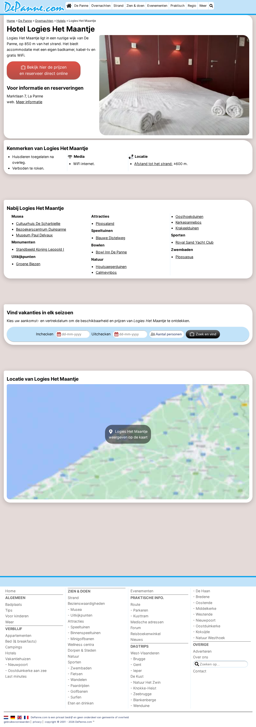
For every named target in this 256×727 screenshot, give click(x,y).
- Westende (202, 614)
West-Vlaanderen (144, 653)
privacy (37, 721)
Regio (192, 6)
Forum (135, 628)
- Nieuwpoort (16, 664)
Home (10, 591)
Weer (203, 6)
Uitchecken (102, 334)
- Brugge (137, 659)
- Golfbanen (78, 691)
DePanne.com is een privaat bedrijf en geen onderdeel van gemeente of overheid (80, 717)
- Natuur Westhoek (209, 638)
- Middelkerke (204, 608)
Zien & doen (135, 6)
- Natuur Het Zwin (145, 682)
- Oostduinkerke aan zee (25, 670)
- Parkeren (139, 610)
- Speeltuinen (79, 627)
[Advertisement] (128, 187)
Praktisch (177, 6)
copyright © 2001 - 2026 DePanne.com (68, 721)
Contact (199, 671)
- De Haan (201, 591)
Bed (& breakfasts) (20, 641)
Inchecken (45, 334)
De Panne (81, 6)
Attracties (76, 621)
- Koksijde (201, 632)
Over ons (200, 657)
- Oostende (202, 603)
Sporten (74, 662)
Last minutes (16, 676)
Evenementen (157, 6)
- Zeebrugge (141, 694)
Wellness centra (81, 644)
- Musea (75, 609)
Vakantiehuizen (17, 659)
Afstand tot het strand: (153, 164)
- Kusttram (139, 616)
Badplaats (13, 604)
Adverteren (202, 651)
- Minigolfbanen (81, 639)
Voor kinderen (16, 616)
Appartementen (18, 635)
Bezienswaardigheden (86, 603)
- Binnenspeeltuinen (84, 633)
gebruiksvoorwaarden (17, 721)
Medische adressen (147, 622)
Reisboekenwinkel (145, 634)
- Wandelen (77, 679)
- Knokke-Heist (143, 688)
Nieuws (136, 639)
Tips (8, 610)
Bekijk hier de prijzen (44, 70)
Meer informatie (29, 102)
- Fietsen (75, 674)
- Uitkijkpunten (80, 615)
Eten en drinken (81, 703)
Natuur (73, 656)
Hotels (10, 653)
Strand (119, 6)
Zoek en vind (206, 334)
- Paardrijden (78, 685)
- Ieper (136, 670)
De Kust (137, 676)
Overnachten (100, 6)
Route (135, 604)
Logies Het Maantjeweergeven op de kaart (128, 434)
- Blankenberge (143, 700)
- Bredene (201, 597)
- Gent (135, 664)
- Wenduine (140, 705)
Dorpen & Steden (82, 650)
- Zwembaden (80, 668)
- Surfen (74, 697)
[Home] (69, 6)
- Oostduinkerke (206, 626)
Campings (13, 647)
